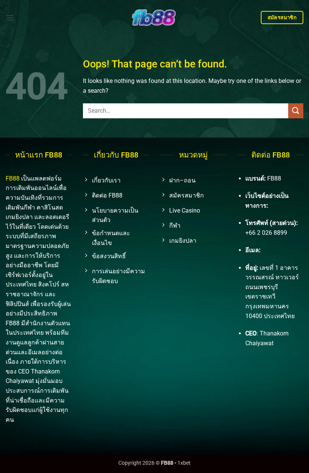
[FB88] (154, 17)
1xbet (184, 463)
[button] (10, 17)
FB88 (13, 178)
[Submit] (295, 110)
